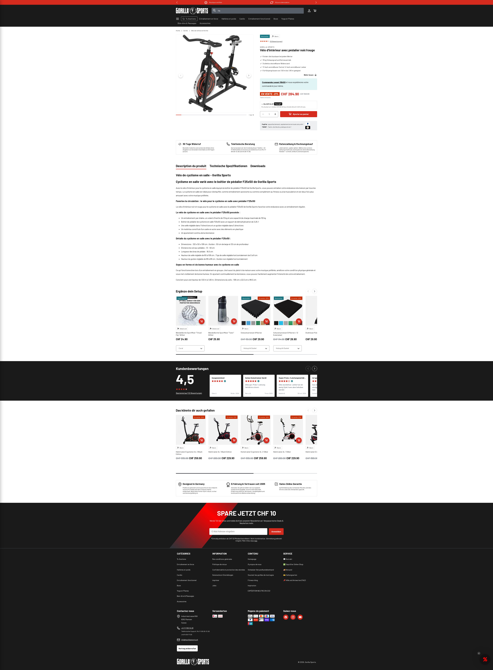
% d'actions (181, 559)
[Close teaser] (479, 653)
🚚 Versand (287, 570)
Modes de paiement (282, 2)
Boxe (179, 585)
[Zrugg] (308, 291)
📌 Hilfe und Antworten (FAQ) (294, 580)
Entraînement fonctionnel (186, 580)
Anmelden (276, 531)
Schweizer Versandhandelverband (261, 570)
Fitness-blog (253, 580)
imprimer (215, 580)
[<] (177, 2)
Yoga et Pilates (183, 591)
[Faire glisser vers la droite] (249, 75)
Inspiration (252, 585)
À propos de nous (254, 564)
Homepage (252, 559)
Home (178, 30)
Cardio (185, 30)
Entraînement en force (185, 564)
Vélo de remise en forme (199, 30)
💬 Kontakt (287, 559)
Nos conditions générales (222, 559)
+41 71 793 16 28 (187, 628)
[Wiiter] (314, 291)
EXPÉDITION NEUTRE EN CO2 (259, 591)
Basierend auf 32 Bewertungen (189, 393)
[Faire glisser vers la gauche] (180, 75)
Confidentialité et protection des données (228, 570)
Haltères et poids (183, 570)
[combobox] (258, 11)
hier (255, 541)
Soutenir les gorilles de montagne (261, 575)
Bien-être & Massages (185, 596)
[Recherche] (214, 10)
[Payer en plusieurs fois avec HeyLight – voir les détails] (284, 103)
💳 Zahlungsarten (290, 575)
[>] (316, 2)
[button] (315, 10)
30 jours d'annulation (215, 2)
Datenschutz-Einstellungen (222, 575)
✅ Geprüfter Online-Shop (293, 564)
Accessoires (181, 601)
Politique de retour (219, 564)
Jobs (214, 585)
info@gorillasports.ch (189, 640)
